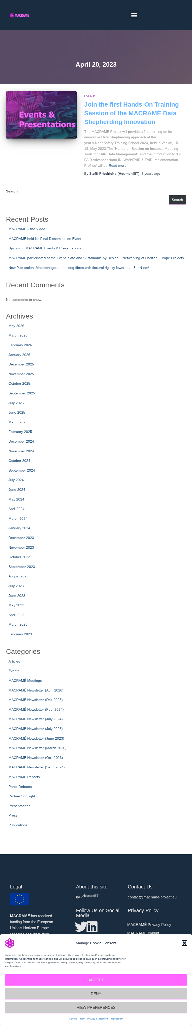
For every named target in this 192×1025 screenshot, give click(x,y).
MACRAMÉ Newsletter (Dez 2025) (35, 700)
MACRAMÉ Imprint (143, 933)
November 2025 (21, 374)
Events (90, 96)
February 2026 (20, 345)
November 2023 (21, 547)
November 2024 (21, 451)
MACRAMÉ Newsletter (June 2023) (36, 738)
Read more (117, 166)
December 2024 (21, 441)
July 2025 (16, 403)
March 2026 (18, 335)
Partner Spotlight (21, 796)
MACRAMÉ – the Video (26, 229)
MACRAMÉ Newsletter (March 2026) (37, 748)
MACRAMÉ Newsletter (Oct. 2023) (35, 758)
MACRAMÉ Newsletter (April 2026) (36, 690)
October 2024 (19, 461)
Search (12, 191)
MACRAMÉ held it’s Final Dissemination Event (44, 239)
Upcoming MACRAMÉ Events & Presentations (44, 248)
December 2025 (21, 364)
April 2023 (16, 615)
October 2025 (19, 383)
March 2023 (18, 624)
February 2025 (20, 432)
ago (151, 173)
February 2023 (20, 634)
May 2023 (16, 605)
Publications (18, 825)
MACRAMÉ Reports (24, 777)
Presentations (19, 806)
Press (13, 815)
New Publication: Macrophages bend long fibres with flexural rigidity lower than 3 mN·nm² (79, 268)
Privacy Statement (97, 1018)
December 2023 (21, 538)
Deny (96, 994)
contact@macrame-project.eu (152, 897)
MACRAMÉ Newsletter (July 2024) (35, 719)
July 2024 (16, 480)
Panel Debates (20, 787)
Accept (96, 980)
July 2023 (16, 586)
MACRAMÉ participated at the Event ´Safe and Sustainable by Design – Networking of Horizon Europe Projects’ (96, 258)
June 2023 (16, 596)
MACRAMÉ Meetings (25, 681)
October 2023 (19, 557)
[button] (184, 943)
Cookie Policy (76, 1018)
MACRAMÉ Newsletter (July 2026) (35, 729)
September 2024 (21, 470)
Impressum (116, 1018)
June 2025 (16, 412)
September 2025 (21, 393)
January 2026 (19, 355)
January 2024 (19, 528)
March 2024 (18, 518)
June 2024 (16, 490)
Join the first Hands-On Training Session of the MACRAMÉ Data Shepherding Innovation (131, 113)
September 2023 (21, 567)
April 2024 (16, 509)
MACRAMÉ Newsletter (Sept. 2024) (36, 767)
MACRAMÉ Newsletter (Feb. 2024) (36, 709)
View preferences (96, 1007)
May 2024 (16, 499)
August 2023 (18, 576)
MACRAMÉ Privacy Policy (149, 924)
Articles (14, 661)
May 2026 (16, 326)
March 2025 (18, 422)
